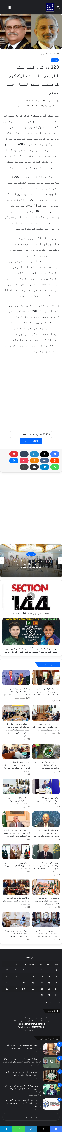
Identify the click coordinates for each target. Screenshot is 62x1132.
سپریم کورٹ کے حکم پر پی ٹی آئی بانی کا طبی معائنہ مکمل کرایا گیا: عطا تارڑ (23, 1088)
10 (42, 976)
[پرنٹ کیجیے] (24, 467)
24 (41, 989)
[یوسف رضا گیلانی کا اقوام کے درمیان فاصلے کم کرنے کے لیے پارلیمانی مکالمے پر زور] (46, 677)
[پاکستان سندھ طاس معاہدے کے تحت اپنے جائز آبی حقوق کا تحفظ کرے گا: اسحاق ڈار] (16, 819)
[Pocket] (24, 460)
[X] (44, 454)
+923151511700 (36, 1027)
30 (49, 995)
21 (7, 982)
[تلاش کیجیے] (58, 8)
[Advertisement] (31, 390)
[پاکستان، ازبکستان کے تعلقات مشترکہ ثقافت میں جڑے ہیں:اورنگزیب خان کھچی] (16, 677)
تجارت (31, 554)
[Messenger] (13, 460)
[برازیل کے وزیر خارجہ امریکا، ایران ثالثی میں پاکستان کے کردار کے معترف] (51, 1062)
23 (49, 989)
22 (56, 989)
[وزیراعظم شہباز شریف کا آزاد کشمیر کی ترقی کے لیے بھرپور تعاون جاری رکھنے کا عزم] (46, 852)
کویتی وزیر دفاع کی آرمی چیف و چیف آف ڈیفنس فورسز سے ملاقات (17, 865)
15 (56, 982)
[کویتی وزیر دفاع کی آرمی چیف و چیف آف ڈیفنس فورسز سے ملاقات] (16, 852)
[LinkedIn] (34, 454)
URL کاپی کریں (31, 441)
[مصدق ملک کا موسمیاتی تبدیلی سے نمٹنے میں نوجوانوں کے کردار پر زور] (46, 819)
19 (23, 982)
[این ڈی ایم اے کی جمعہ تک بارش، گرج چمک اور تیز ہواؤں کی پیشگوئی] (46, 751)
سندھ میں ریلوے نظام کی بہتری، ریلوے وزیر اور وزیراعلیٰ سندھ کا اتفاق (47, 933)
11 (33, 976)
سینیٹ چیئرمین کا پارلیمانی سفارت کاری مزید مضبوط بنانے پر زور (47, 800)
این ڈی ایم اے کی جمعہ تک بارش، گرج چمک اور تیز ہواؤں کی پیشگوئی (47, 765)
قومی (43, 53)
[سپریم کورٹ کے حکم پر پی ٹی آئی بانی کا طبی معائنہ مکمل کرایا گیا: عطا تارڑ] (51, 1089)
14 (7, 976)
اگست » (49, 1002)
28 (7, 989)
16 (49, 982)
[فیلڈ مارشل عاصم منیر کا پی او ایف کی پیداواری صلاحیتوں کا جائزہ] (16, 786)
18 (33, 982)
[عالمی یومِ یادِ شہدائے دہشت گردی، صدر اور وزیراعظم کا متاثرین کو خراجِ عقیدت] (51, 1104)
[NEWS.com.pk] (49, 7)
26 (23, 989)
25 (33, 989)
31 (42, 995)
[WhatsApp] (54, 467)
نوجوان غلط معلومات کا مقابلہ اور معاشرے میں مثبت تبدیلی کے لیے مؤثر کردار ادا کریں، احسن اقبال (17, 730)
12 (23, 976)
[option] (31, 560)
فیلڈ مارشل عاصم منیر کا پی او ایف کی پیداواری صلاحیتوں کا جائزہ (17, 800)
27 (15, 989)
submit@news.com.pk (34, 1024)
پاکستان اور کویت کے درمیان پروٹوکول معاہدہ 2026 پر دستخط (47, 900)
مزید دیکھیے (31, 1117)
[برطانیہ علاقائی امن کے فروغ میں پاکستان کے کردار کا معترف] (16, 887)
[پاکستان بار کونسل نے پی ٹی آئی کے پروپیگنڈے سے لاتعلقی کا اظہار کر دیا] (51, 1076)
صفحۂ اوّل (52, 53)
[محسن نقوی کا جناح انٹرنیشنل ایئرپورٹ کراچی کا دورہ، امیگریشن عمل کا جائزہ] (16, 751)
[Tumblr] (24, 454)
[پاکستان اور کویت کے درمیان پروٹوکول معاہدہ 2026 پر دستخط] (46, 887)
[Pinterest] (13, 454)
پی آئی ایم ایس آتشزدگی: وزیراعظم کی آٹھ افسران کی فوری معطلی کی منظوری (46, 727)
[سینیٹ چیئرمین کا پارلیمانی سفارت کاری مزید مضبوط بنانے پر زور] (46, 786)
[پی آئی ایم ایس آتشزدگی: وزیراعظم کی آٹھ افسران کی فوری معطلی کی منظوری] (46, 713)
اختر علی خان (51, 101)
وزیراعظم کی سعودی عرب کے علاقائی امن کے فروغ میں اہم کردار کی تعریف (17, 933)
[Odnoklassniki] (34, 460)
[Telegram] (44, 467)
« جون (57, 1002)
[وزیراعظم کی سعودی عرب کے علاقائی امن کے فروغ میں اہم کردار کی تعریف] (16, 919)
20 (15, 982)
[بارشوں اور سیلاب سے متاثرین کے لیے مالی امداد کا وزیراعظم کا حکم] (51, 1049)
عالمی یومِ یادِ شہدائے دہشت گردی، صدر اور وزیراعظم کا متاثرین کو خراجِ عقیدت (22, 1103)
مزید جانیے (31, 1030)
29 (56, 995)
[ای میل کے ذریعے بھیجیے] (34, 467)
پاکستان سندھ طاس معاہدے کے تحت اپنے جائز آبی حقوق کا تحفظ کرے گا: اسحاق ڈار (16, 833)
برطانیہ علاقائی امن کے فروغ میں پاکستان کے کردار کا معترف (16, 900)
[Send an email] (44, 101)
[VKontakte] (44, 460)
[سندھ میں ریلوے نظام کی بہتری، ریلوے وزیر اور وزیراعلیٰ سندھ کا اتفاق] (46, 919)
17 (42, 982)
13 (16, 976)
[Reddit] (54, 460)
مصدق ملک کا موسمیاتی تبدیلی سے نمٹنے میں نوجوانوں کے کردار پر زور (47, 833)
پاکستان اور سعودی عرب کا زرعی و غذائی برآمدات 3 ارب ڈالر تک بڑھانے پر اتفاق (31, 563)
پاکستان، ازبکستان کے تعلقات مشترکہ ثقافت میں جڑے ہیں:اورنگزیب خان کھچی (16, 691)
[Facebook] (54, 454)
